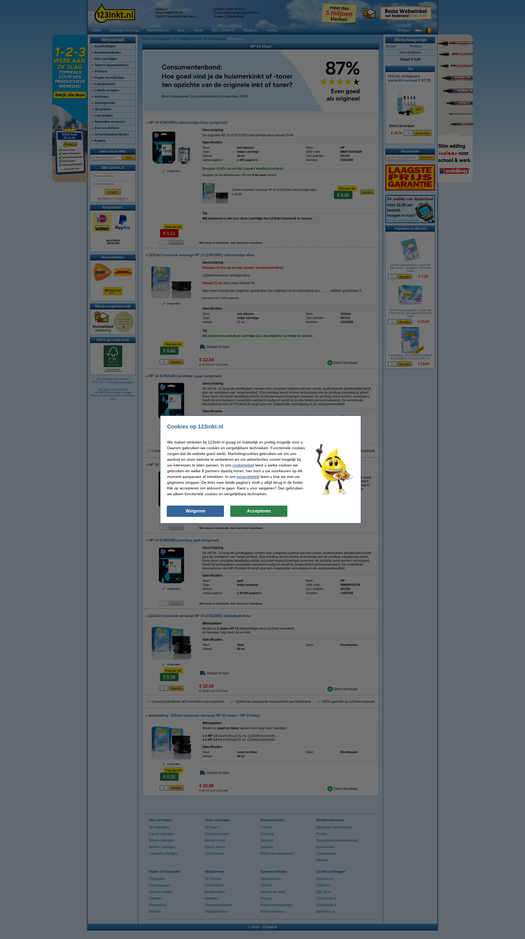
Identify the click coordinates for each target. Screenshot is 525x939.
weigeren (195, 511)
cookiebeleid (243, 465)
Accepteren (259, 511)
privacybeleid (248, 476)
